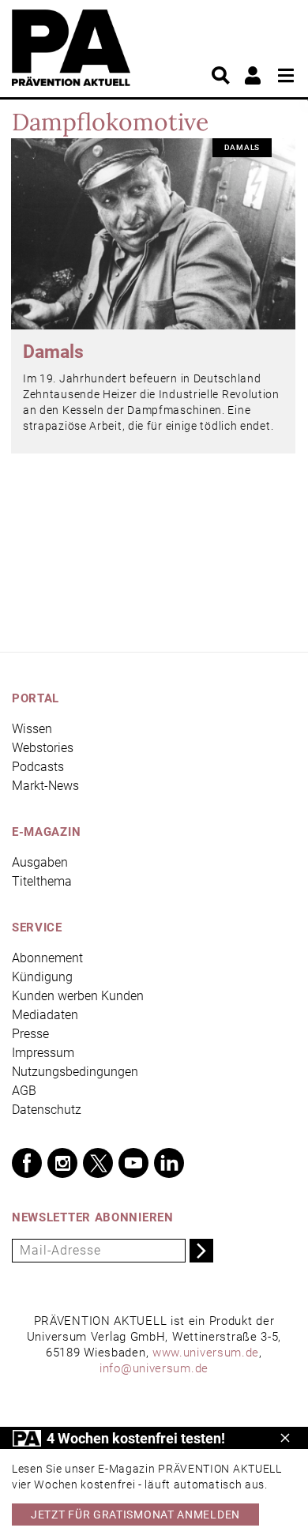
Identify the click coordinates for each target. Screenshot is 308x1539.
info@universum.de (154, 1368)
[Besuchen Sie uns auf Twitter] (98, 1163)
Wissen (32, 728)
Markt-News (45, 785)
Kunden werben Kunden (78, 995)
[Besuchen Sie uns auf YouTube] (133, 1163)
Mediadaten (45, 1014)
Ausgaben (40, 862)
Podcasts (38, 766)
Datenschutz (46, 1109)
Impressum (43, 1052)
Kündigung (42, 976)
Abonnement (47, 957)
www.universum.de (205, 1352)
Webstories (42, 747)
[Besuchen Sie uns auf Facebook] (27, 1163)
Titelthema (42, 881)
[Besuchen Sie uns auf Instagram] (62, 1163)
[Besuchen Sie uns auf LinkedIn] (169, 1163)
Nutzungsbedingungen (75, 1071)
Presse (30, 1033)
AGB (24, 1090)
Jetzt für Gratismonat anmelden (135, 1514)
